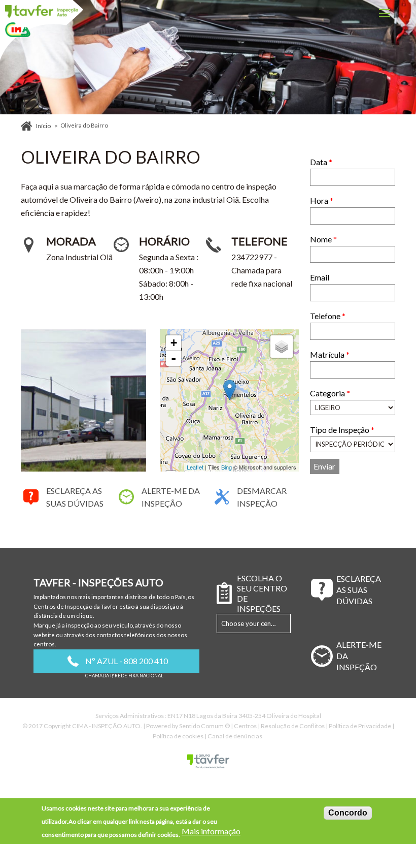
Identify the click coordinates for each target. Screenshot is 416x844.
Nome (323, 239)
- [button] (173, 358)
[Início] (41, 11)
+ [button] (173, 342)
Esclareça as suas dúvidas (74, 497)
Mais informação (211, 831)
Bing (226, 467)
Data (321, 162)
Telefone (327, 316)
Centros (245, 726)
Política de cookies (178, 736)
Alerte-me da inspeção (171, 497)
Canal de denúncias (234, 736)
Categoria (330, 393)
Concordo (347, 812)
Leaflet (195, 467)
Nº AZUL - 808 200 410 (126, 661)
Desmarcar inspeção (262, 497)
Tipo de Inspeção (342, 429)
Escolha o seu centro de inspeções (262, 593)
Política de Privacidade (360, 726)
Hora (321, 200)
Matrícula (330, 354)
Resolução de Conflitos (293, 726)
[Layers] (281, 346)
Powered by (188, 726)
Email (319, 277)
